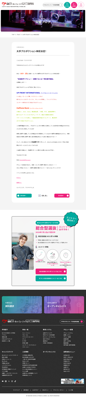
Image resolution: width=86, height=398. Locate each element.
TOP (13, 34)
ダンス (24, 339)
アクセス (4, 335)
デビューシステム (68, 333)
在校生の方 (67, 355)
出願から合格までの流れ (29, 367)
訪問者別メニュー (69, 352)
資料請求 (26, 390)
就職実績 (66, 339)
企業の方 (66, 367)
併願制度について (27, 375)
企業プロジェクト (47, 333)
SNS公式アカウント (7, 339)
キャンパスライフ (7, 352)
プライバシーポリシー (58, 390)
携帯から (19, 182)
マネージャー (25, 347)
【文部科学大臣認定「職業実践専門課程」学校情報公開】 (14, 6)
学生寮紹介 (5, 367)
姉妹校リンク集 (6, 341)
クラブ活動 (5, 371)
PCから (19, 178)
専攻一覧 (25, 330)
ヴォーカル (25, 335)
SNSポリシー (45, 390)
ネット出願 (25, 371)
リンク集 (70, 390)
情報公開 (4, 337)
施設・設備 (5, 357)
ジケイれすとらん (6, 365)
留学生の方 (67, 369)
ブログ (18, 34)
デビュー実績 (67, 337)
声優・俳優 (25, 343)
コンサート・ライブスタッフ (29, 345)
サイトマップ (16, 390)
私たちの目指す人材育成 (8, 333)
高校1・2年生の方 (68, 357)
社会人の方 (67, 371)
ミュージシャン (26, 333)
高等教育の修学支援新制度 (29, 365)
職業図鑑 (66, 343)
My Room (4, 361)
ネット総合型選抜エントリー (29, 369)
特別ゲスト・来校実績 (48, 335)
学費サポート (25, 363)
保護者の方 (67, 365)
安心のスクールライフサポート (10, 355)
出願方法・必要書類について (30, 373)
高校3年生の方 (68, 359)
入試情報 (25, 352)
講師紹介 (45, 341)
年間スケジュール (6, 359)
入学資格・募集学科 (27, 355)
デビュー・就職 (68, 330)
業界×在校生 (67, 341)
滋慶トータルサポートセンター (10, 373)
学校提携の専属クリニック (9, 369)
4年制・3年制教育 (48, 343)
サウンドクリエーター (28, 337)
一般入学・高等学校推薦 (28, 359)
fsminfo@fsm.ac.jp (25, 160)
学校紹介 (5, 330)
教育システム (47, 330)
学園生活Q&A (5, 363)
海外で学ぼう (46, 339)
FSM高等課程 (52, 5)
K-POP (24, 341)
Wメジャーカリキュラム (49, 337)
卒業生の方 (67, 361)
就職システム (67, 335)
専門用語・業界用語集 (69, 345)
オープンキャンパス (49, 352)
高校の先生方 (67, 363)
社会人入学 (25, 361)
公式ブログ (35, 390)
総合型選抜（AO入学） (28, 357)
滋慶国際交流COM (7, 375)
